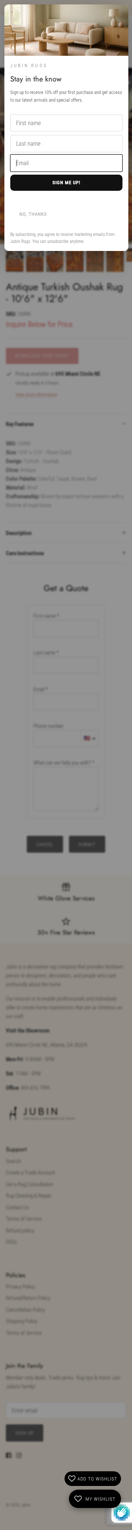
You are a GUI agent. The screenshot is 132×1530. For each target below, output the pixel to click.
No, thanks (33, 214)
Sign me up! (66, 182)
